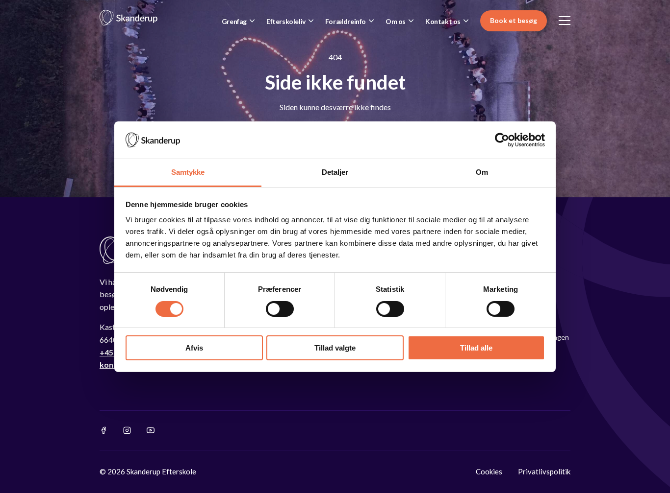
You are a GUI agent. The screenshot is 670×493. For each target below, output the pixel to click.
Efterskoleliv (286, 21)
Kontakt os (443, 21)
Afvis (194, 348)
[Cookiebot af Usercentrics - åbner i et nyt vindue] (502, 140)
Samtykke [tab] (188, 172)
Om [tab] (482, 172)
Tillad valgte (335, 348)
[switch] (280, 309)
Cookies (489, 471)
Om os (396, 21)
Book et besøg (513, 20)
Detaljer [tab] (335, 172)
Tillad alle (476, 348)
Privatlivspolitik (544, 471)
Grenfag (234, 21)
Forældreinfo (345, 21)
